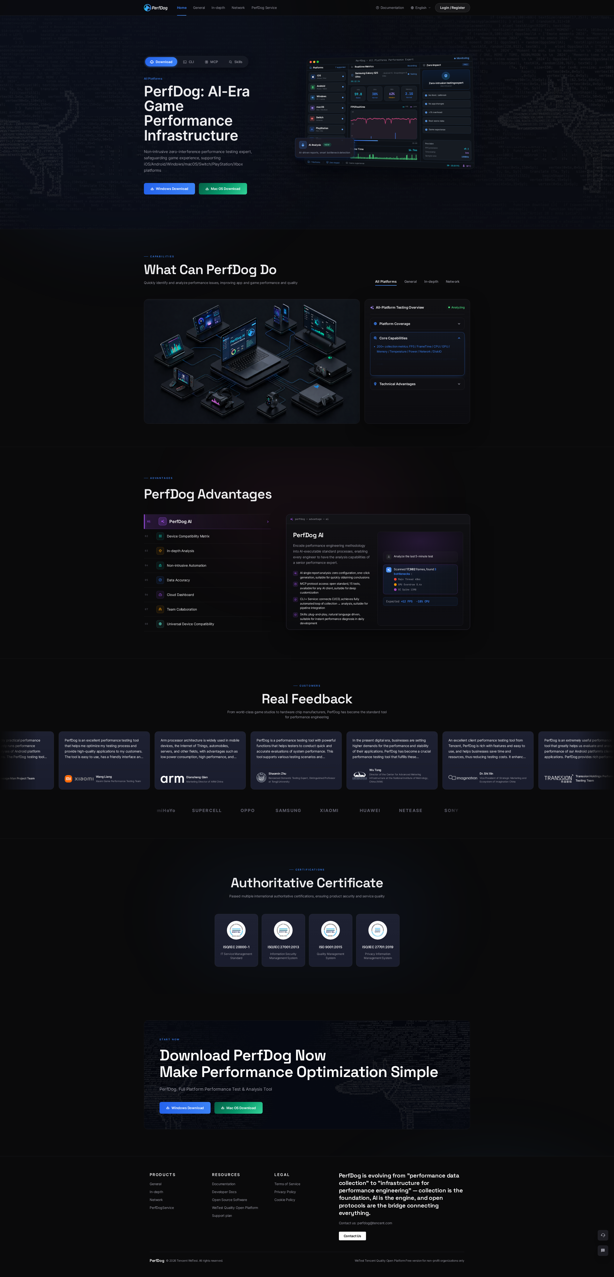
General (410, 281)
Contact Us (352, 1236)
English (420, 8)
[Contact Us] (603, 1250)
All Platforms (386, 281)
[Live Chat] (603, 1235)
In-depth (431, 281)
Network (453, 281)
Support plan (222, 1215)
